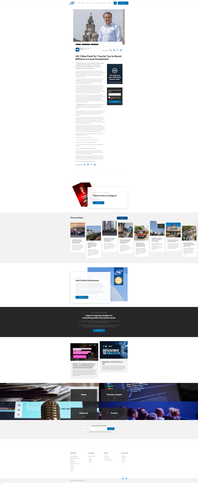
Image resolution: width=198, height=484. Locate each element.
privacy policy (108, 431)
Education (72, 460)
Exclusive (109, 3)
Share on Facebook (117, 50)
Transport (72, 467)
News (79, 3)
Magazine (83, 3)
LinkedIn (123, 462)
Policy (71, 471)
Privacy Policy (107, 458)
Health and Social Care (74, 464)
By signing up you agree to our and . (115, 98)
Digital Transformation (74, 458)
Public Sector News (74, 456)
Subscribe (122, 3)
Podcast (87, 3)
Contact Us (123, 458)
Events (91, 3)
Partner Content (92, 456)
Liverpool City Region (81, 104)
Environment (72, 462)
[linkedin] (122, 478)
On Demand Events (97, 3)
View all (122, 218)
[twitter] (126, 478)
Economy (72, 469)
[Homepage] (72, 3)
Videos (90, 462)
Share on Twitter (114, 50)
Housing (72, 465)
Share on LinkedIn (110, 50)
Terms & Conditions (108, 460)
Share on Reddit (121, 50)
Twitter (123, 460)
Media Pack (104, 3)
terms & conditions (114, 98)
